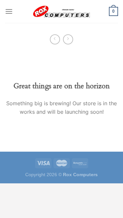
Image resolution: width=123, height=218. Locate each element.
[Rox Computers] (62, 11)
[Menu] (9, 11)
